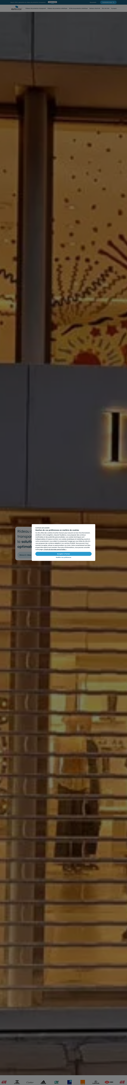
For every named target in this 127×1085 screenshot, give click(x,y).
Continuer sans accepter (42, 527)
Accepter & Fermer (63, 554)
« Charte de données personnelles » (54, 549)
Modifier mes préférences (63, 557)
